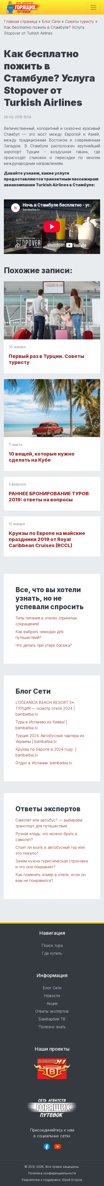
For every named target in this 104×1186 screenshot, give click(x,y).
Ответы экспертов (52, 1011)
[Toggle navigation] (93, 7)
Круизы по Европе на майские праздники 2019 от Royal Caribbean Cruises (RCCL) (47, 539)
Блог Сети (51, 21)
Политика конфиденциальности (52, 1173)
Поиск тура (52, 945)
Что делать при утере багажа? (43, 645)
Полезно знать (52, 1026)
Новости (52, 995)
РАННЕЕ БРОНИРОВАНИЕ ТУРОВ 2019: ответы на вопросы (49, 497)
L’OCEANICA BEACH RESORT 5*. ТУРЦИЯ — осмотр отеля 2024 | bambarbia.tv (45, 708)
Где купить (52, 953)
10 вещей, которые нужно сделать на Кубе (41, 457)
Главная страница (20, 21)
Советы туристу (79, 21)
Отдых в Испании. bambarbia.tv (43, 762)
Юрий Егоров (72, 1180)
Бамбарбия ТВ (52, 1019)
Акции (52, 1003)
